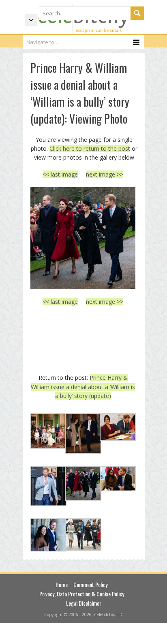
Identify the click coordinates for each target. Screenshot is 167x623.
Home (62, 584)
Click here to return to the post (89, 148)
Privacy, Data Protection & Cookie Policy (81, 593)
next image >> (104, 174)
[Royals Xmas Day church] (82, 238)
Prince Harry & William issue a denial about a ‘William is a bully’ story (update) (83, 387)
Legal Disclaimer (83, 603)
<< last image (60, 174)
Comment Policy (90, 584)
